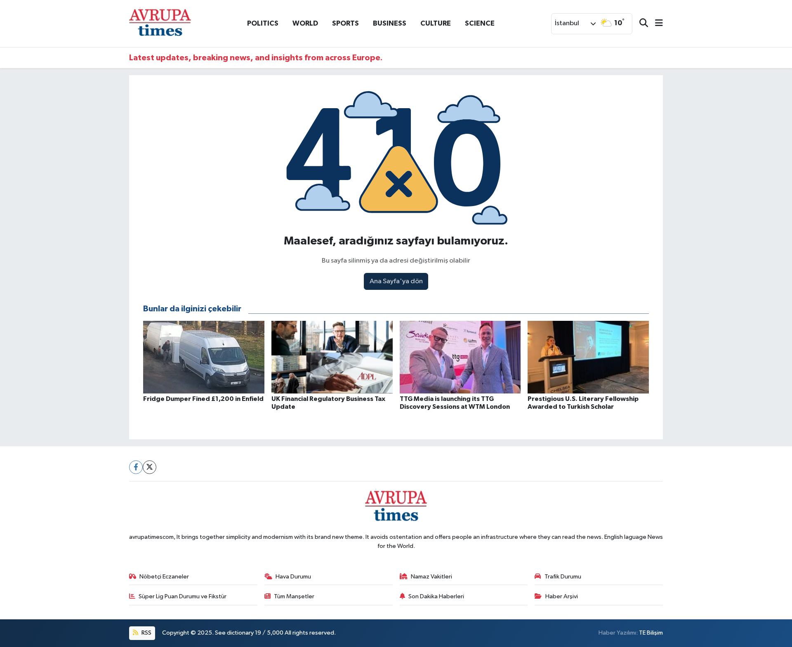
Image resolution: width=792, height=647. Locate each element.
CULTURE (435, 23)
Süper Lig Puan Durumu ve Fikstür (182, 596)
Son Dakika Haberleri (436, 596)
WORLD (305, 23)
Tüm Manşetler (294, 596)
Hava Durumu (293, 577)
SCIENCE (480, 23)
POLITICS (262, 23)
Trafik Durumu (562, 577)
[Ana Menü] (655, 24)
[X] (149, 467)
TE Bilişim (651, 633)
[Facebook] (136, 467)
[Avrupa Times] (160, 23)
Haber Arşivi (561, 596)
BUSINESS (389, 23)
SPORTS (345, 23)
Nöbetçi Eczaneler (164, 577)
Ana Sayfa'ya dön (396, 281)
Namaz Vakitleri (431, 577)
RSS (145, 633)
